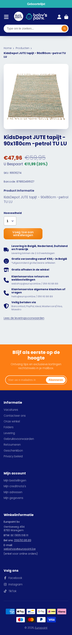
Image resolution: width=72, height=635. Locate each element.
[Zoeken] (64, 28)
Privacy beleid (13, 456)
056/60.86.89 (22, 540)
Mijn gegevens (13, 498)
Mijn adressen (13, 492)
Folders (8, 427)
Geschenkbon (13, 450)
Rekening (59, 17)
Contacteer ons (15, 416)
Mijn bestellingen (15, 480)
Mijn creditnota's (15, 486)
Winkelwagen (66, 17)
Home (8, 48)
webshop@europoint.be (20, 549)
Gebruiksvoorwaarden (19, 439)
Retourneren (12, 445)
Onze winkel (12, 421)
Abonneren (56, 379)
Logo (18, 17)
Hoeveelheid (13, 213)
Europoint (41, 628)
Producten (22, 48)
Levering (9, 433)
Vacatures (11, 410)
